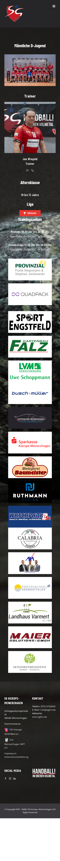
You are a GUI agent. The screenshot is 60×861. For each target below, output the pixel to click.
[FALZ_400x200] (30, 336)
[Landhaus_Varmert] (30, 602)
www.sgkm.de (39, 716)
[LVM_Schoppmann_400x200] (30, 361)
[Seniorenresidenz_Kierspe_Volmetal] (30, 652)
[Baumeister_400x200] (30, 457)
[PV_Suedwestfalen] (30, 578)
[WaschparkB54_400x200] (30, 506)
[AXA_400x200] (30, 553)
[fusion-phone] (32, 170)
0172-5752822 (48, 706)
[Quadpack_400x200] (30, 284)
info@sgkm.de (47, 709)
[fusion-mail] (27, 170)
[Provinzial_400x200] (30, 259)
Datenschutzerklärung (16, 757)
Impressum (10, 753)
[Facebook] (5, 778)
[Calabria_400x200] (30, 528)
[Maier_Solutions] (30, 627)
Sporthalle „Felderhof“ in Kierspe (30, 236)
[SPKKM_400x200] (30, 432)
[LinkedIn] (14, 778)
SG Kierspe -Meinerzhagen (40, 809)
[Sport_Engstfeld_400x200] (30, 312)
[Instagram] (10, 778)
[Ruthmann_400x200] (30, 482)
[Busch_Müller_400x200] (30, 383)
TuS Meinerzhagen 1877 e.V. (14, 743)
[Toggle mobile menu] (54, 6)
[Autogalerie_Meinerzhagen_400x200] (30, 408)
